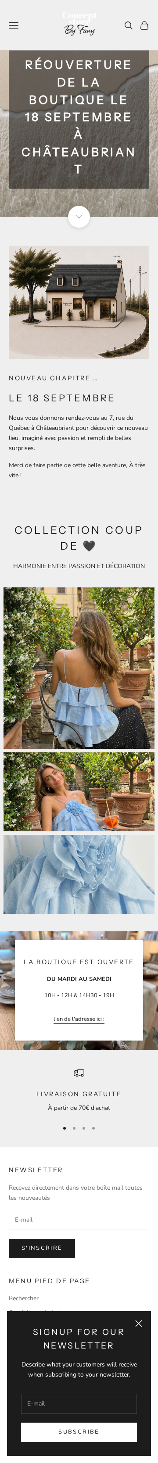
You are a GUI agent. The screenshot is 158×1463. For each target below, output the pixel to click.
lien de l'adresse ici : (79, 1019)
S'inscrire (42, 1248)
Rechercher (24, 1298)
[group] (79, 108)
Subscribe (78, 1432)
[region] (79, 1090)
